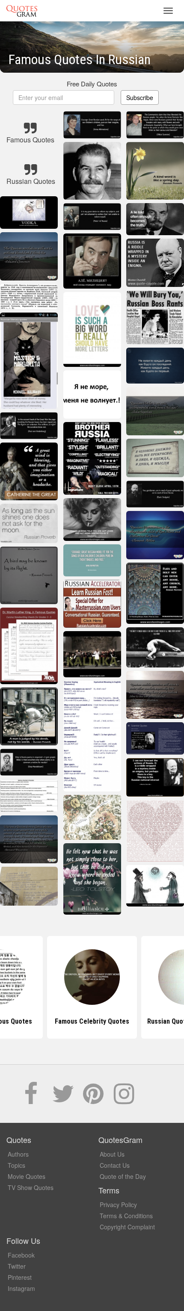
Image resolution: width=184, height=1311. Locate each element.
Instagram (21, 1288)
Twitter (17, 1266)
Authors (18, 1154)
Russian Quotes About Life (92, 1021)
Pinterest (20, 1277)
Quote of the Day (123, 1176)
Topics (16, 1165)
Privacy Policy (118, 1204)
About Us (112, 1154)
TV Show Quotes (30, 1187)
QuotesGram (21, 10)
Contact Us (115, 1165)
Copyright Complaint (127, 1226)
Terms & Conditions (126, 1215)
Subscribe (139, 97)
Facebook (21, 1255)
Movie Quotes (26, 1176)
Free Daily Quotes (92, 83)
